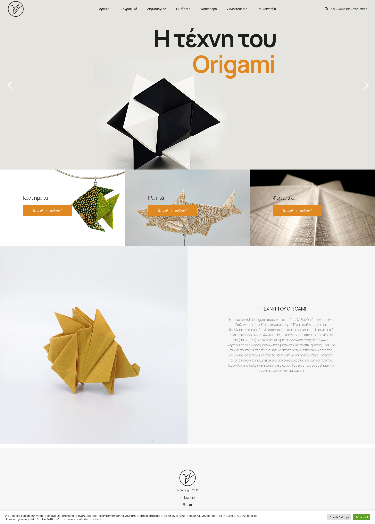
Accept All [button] (362, 517)
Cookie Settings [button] (339, 517)
